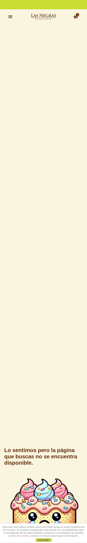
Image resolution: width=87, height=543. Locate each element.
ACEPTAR (43, 540)
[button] (10, 16)
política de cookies (19, 535)
